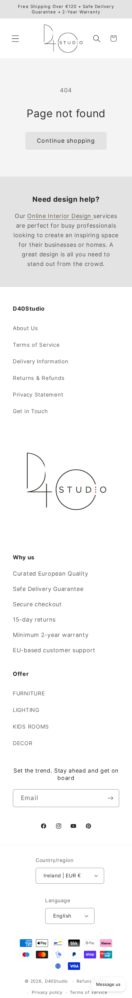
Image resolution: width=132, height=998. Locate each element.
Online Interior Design (60, 216)
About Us (25, 328)
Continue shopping (66, 140)
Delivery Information (40, 361)
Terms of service (88, 992)
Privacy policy (47, 992)
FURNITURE (29, 693)
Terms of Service (36, 345)
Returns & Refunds (38, 378)
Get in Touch (30, 411)
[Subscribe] (110, 798)
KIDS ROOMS (31, 726)
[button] (15, 38)
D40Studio (56, 981)
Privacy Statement (38, 394)
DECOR (23, 743)
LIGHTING (26, 710)
